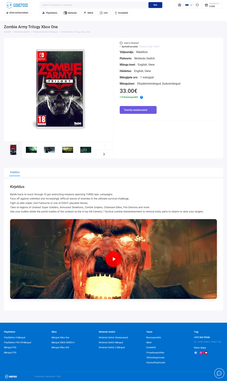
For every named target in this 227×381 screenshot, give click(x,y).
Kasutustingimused (155, 362)
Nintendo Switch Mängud (111, 342)
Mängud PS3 (10, 352)
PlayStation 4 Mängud (14, 337)
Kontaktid (123, 13)
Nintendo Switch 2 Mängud (112, 347)
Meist (148, 342)
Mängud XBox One (60, 337)
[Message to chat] (219, 373)
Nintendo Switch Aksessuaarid (113, 337)
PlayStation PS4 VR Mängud (17, 342)
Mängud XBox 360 (60, 347)
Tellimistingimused (155, 357)
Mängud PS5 (10, 347)
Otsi (155, 5)
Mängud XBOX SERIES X (63, 342)
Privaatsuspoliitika (155, 352)
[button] (104, 154)
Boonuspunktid (153, 337)
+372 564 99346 (202, 337)
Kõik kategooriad (18, 13)
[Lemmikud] (197, 5)
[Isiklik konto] (179, 5)
